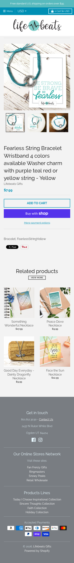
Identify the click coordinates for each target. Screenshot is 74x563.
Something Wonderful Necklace (19, 323)
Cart (62, 11)
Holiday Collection (37, 512)
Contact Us (46, 419)
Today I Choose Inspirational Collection (37, 499)
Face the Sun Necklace (55, 372)
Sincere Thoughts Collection (37, 503)
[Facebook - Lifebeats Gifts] (33, 440)
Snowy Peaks (37, 475)
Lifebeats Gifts (13, 184)
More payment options (37, 222)
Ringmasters (37, 471)
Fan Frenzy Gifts (37, 467)
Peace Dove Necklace (55, 323)
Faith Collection (37, 508)
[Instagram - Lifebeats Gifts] (40, 440)
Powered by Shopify (37, 550)
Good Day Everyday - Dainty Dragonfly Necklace (19, 374)
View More (37, 277)
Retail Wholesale (37, 480)
